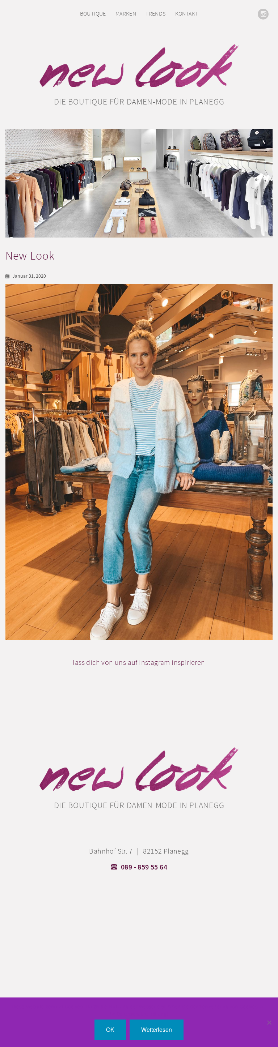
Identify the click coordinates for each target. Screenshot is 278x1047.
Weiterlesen (156, 1029)
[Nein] (269, 1022)
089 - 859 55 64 (144, 867)
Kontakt (186, 13)
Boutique (93, 13)
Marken (125, 13)
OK (110, 1029)
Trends (155, 13)
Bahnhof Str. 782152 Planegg (139, 851)
